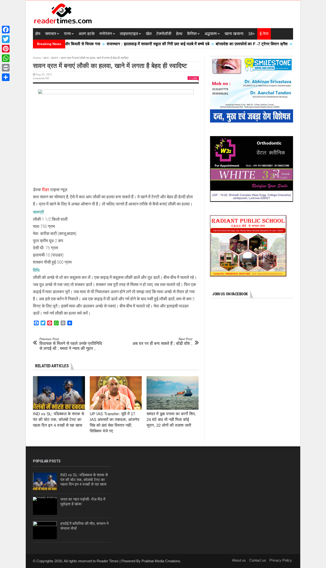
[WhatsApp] (6, 58)
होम (37, 33)
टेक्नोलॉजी (163, 33)
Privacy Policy (280, 560)
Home (37, 58)
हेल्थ (179, 33)
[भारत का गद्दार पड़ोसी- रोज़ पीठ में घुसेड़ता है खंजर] (45, 506)
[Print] (6, 67)
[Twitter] (6, 39)
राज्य (67, 33)
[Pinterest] (6, 48)
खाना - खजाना (50, 58)
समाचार (50, 33)
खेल (149, 33)
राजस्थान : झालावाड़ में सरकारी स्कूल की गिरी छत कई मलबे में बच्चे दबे (143, 44)
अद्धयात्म (211, 33)
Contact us (257, 560)
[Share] (6, 77)
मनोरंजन (106, 33)
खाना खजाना (234, 33)
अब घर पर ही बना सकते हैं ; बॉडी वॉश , (162, 341)
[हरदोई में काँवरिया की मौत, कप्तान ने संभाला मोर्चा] (45, 530)
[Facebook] (6, 29)
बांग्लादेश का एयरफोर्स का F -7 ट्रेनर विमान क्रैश (237, 44)
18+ (251, 33)
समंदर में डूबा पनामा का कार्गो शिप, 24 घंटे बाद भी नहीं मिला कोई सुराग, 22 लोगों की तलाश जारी (171, 420)
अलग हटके (87, 33)
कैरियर (192, 33)
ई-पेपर (264, 33)
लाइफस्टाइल (129, 33)
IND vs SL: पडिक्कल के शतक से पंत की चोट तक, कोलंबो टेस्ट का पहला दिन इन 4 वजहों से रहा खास (58, 420)
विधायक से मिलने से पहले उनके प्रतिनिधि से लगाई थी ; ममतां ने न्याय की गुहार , (70, 344)
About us (239, 560)
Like (194, 78)
